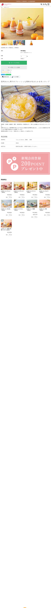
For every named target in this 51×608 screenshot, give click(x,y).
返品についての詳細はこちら (7, 70)
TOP (1, 7)
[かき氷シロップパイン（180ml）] (31, 186)
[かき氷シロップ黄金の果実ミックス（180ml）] (6, 223)
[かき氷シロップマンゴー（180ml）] (19, 186)
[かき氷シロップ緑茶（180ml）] (31, 204)
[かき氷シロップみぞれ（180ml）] (6, 204)
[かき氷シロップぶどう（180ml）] (44, 186)
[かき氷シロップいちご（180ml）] (6, 186)
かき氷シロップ (6, 7)
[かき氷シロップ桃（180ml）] (44, 204)
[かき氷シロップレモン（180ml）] (19, 204)
